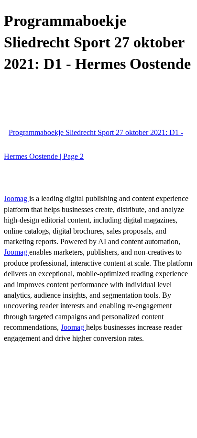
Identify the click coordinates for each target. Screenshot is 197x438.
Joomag (16, 198)
